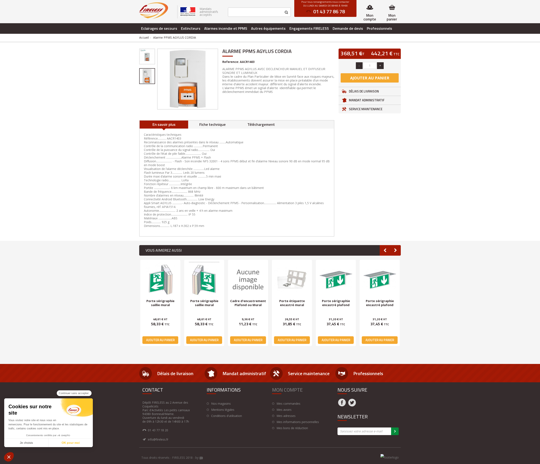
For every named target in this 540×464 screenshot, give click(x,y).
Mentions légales (222, 410)
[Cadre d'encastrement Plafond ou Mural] (248, 280)
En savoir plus (164, 124)
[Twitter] (352, 405)
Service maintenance (365, 109)
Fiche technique (212, 124)
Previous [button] (385, 250)
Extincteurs (190, 28)
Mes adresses (286, 416)
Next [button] (395, 250)
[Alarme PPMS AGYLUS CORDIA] (147, 56)
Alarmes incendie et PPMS (225, 28)
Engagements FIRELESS (309, 28)
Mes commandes (288, 404)
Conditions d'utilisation (226, 416)
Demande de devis (348, 28)
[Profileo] (201, 458)
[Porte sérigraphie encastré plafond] (336, 280)
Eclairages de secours (159, 28)
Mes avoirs (284, 410)
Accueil (144, 37)
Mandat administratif (367, 100)
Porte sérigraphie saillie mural (160, 303)
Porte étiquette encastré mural (292, 303)
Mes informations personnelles (298, 422)
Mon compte (369, 17)
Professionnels (379, 28)
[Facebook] (342, 405)
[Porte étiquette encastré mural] (292, 280)
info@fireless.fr (158, 439)
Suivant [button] (218, 79)
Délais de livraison (364, 91)
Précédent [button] (157, 79)
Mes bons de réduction (292, 428)
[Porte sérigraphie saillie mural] (160, 280)
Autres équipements (268, 28)
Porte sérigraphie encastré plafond (336, 303)
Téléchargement (261, 124)
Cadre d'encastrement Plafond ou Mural (248, 303)
